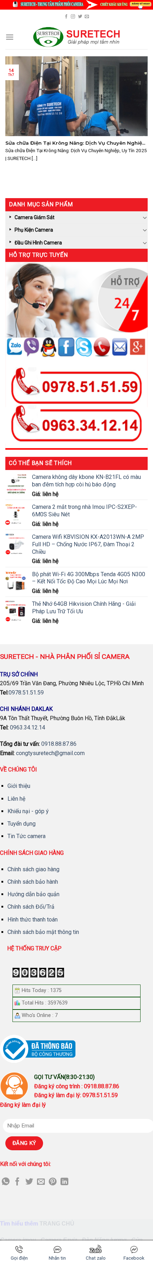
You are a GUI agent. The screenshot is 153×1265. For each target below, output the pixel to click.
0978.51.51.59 (26, 692)
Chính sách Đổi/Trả (30, 906)
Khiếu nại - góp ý (28, 811)
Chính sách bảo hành (32, 881)
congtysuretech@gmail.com (50, 753)
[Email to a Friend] (41, 1182)
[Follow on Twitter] (80, 16)
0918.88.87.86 (58, 743)
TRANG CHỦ (56, 1223)
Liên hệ (16, 798)
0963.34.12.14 (27, 727)
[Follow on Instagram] (73, 16)
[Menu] (9, 37)
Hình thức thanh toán (32, 919)
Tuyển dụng (21, 823)
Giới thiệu (18, 786)
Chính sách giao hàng (33, 869)
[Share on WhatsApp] (6, 1182)
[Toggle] (145, 217)
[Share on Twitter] (29, 1182)
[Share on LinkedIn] (64, 1182)
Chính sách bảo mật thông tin (43, 932)
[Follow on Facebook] (66, 16)
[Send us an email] (87, 16)
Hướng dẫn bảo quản (33, 894)
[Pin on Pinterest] (53, 1182)
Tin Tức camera (26, 836)
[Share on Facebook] (17, 1182)
